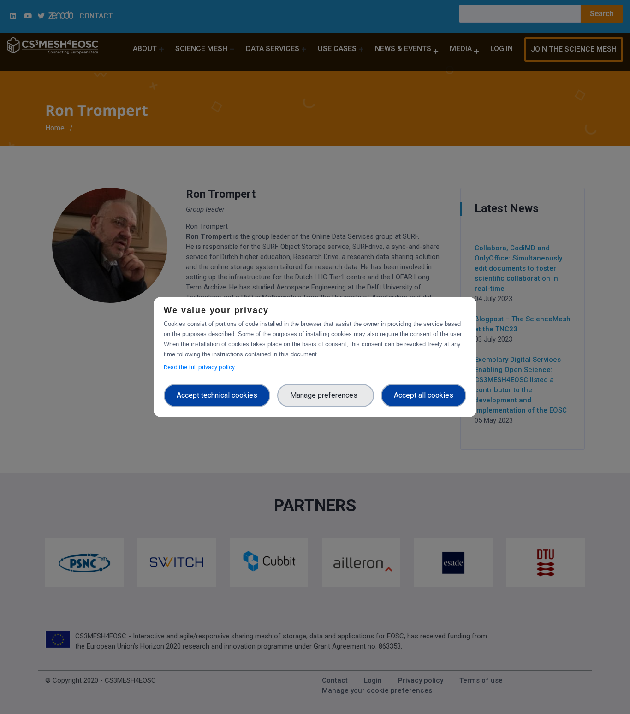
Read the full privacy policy (201, 367)
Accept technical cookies (217, 395)
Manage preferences (325, 395)
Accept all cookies (423, 395)
